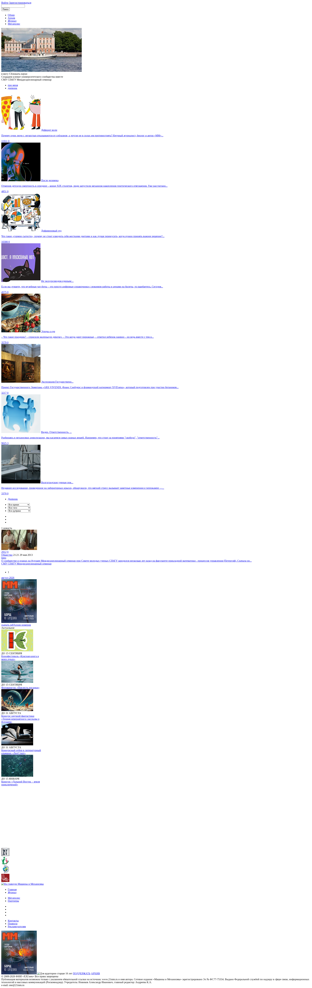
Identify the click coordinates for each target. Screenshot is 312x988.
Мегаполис (14, 23)
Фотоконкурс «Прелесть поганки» (20, 687)
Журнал (12, 20)
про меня (13, 85)
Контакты (13, 920)
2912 (3, 552)
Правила (12, 923)
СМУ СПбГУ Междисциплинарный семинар (26, 563)
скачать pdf (7, 625)
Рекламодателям (17, 926)
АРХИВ (95, 973)
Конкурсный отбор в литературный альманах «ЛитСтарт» (21, 752)
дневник (12, 88)
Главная (12, 889)
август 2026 (7, 577)
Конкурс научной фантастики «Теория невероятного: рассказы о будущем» (20, 719)
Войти (4, 2)
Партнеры (13, 900)
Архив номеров (22, 625)
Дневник (13, 499)
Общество (7, 555)
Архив (11, 18)
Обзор (11, 15)
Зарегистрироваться (20, 2)
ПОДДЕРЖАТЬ (81, 973)
